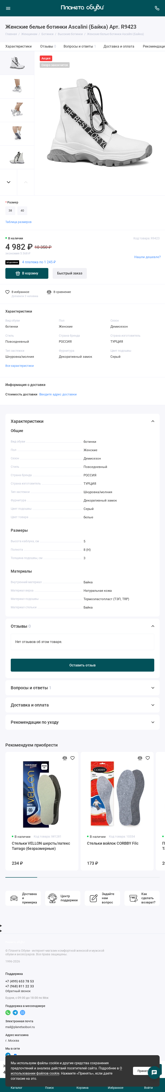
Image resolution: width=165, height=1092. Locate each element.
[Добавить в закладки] (72, 758)
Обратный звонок (18, 991)
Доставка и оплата (119, 46)
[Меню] (8, 8)
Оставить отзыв (82, 665)
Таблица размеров (18, 222)
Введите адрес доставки (58, 394)
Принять (144, 1071)
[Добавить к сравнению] (64, 758)
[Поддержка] (157, 8)
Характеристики (18, 46)
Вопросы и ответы (80, 46)
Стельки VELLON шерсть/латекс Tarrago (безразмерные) (41, 846)
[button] (8, 182)
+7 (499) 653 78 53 (19, 981)
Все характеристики (19, 365)
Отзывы (48, 46)
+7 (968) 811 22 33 (19, 986)
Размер (12, 202)
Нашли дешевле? (147, 257)
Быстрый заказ (69, 273)
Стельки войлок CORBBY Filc (112, 843)
